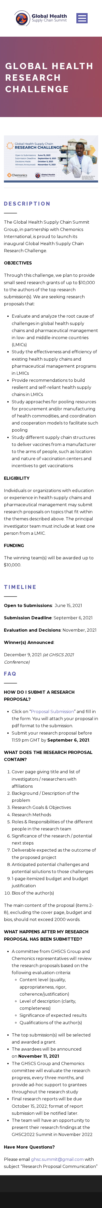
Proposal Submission (52, 711)
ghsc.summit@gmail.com (57, 1159)
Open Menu (82, 18)
